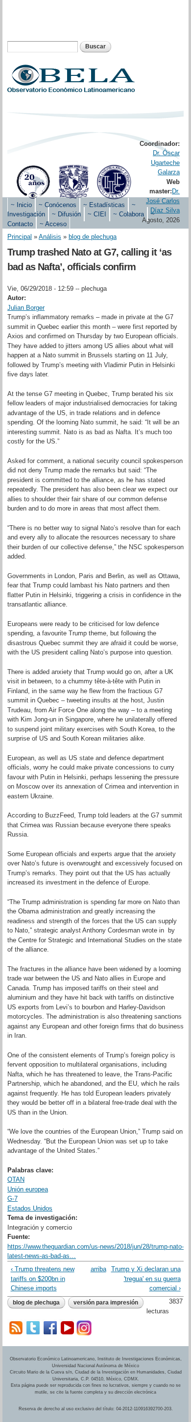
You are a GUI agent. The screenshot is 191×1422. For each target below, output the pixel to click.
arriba (94, 1269)
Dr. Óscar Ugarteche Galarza (165, 162)
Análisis (50, 236)
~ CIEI (97, 214)
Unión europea (27, 1189)
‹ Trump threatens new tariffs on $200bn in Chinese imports (42, 1278)
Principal (19, 236)
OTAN (15, 1179)
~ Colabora (128, 214)
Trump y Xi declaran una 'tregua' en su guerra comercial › (146, 1278)
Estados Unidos (29, 1208)
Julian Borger (26, 307)
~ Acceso (53, 224)
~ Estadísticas (104, 205)
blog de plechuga (93, 236)
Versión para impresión (105, 1302)
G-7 (12, 1198)
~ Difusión (66, 214)
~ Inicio (21, 205)
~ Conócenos (57, 205)
